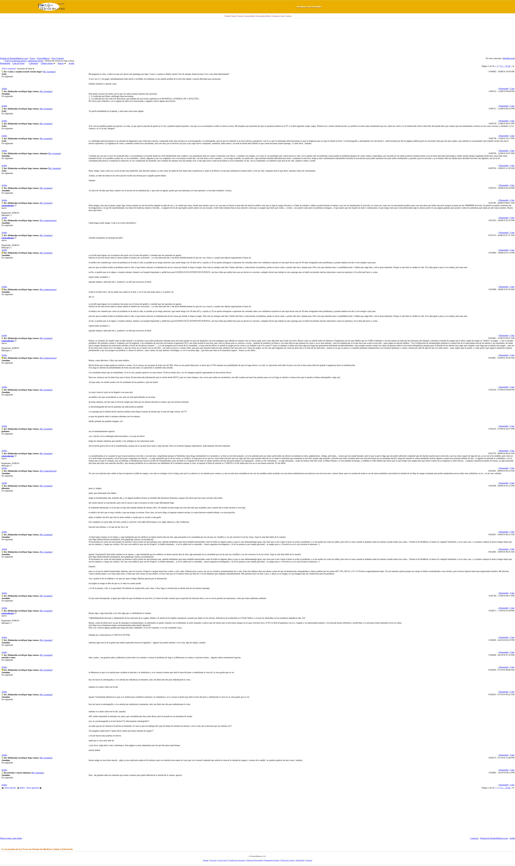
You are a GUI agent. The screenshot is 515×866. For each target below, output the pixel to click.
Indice (22, 788)
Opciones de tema (25, 68)
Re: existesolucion (48, 220)
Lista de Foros (18, 63)
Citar (512, 88)
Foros (32, 58)
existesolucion (7, 205)
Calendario (33, 63)
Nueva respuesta (9, 68)
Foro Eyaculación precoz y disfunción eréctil (24, 61)
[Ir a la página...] (513, 66)
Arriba (4, 88)
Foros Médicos (43, 58)
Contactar (474, 838)
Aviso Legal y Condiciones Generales (231, 860)
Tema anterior (10, 788)
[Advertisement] (257, 38)
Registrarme (5, 63)
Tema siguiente (32, 788)
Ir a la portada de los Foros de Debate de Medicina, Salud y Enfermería (37, 849)
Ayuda (71, 63)
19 (506, 66)
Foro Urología (58, 58)
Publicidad (300, 860)
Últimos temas (47, 63)
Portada (205, 860)
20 (509, 66)
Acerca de (213, 860)
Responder (503, 88)
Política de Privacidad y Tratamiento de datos (262, 860)
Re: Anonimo (49, 72)
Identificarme (508, 58)
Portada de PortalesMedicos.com (14, 58)
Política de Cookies (288, 860)
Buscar (61, 63)
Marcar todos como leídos (11, 838)
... (504, 66)
